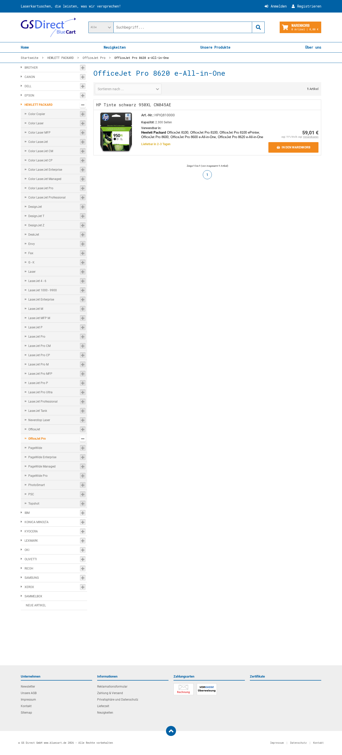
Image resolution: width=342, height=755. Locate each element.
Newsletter (28, 686)
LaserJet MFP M (39, 318)
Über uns (313, 47)
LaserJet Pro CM (39, 346)
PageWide (35, 448)
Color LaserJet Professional (47, 197)
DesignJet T (36, 216)
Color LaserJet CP (40, 160)
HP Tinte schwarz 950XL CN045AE (133, 104)
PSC (31, 494)
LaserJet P (35, 327)
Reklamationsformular (112, 686)
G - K (31, 262)
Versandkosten (310, 137)
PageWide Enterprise (42, 457)
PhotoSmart (36, 485)
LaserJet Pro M (38, 364)
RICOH (29, 568)
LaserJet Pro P (38, 383)
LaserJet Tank (37, 411)
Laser (32, 271)
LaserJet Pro (36, 336)
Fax (30, 253)
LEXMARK (31, 540)
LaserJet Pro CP (39, 355)
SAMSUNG (32, 578)
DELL (28, 86)
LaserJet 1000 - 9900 (42, 290)
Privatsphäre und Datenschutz (117, 699)
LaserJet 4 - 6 (37, 281)
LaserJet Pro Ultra (40, 392)
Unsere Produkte (215, 47)
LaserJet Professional (43, 401)
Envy (31, 244)
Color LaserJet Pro (40, 188)
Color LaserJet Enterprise (45, 169)
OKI (27, 550)
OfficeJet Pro (37, 438)
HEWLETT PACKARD (39, 105)
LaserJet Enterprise (41, 299)
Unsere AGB (29, 693)
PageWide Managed (42, 466)
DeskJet (33, 234)
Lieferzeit (103, 706)
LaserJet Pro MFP (40, 373)
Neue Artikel (36, 605)
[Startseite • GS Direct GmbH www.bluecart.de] (48, 27)
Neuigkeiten (115, 47)
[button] (100, 27)
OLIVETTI (31, 559)
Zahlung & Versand (110, 693)
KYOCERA (31, 531)
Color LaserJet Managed (44, 179)
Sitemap (26, 712)
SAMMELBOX (33, 596)
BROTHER (31, 67)
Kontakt (26, 706)
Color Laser (36, 123)
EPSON (29, 95)
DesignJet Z (36, 225)
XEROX (29, 587)
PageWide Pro (38, 476)
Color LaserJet (38, 142)
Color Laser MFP (39, 132)
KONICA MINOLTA (37, 522)
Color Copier (36, 114)
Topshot (33, 503)
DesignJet (35, 207)
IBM (27, 513)
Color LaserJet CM (40, 151)
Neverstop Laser (39, 420)
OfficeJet (34, 429)
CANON (30, 77)
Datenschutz (298, 742)
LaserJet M (35, 309)
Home (25, 47)
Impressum (28, 699)
